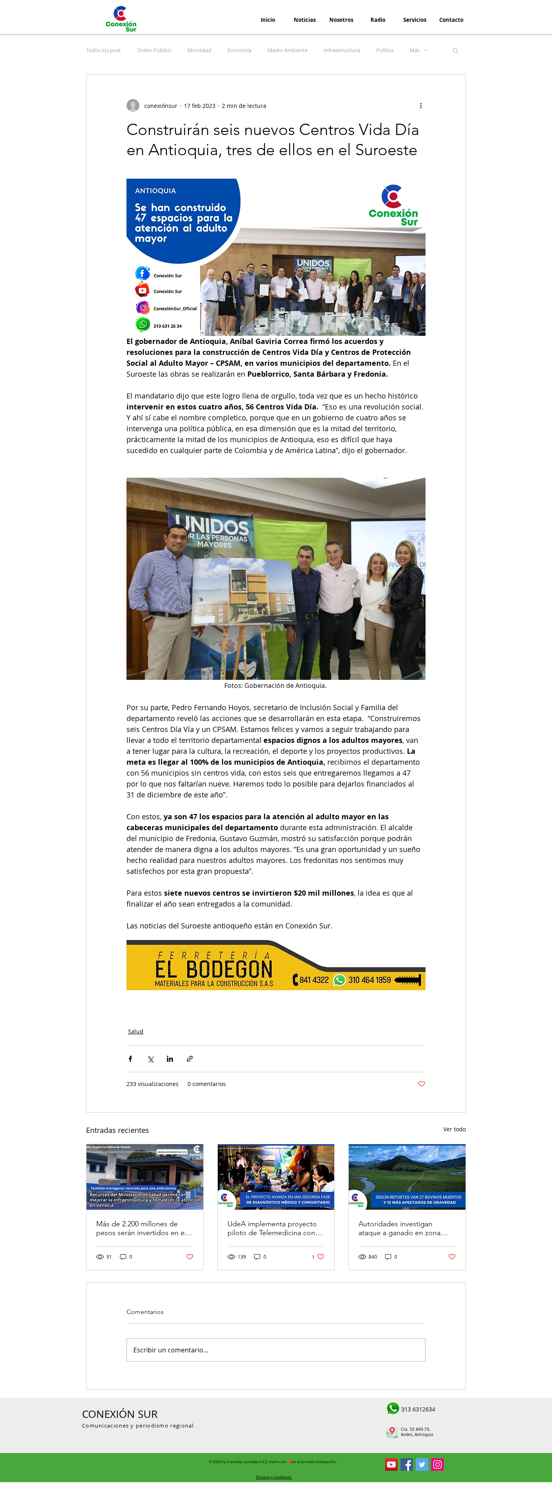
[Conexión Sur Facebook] (406, 1464)
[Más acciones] (421, 105)
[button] (455, 50)
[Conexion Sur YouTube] (391, 1464)
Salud (135, 1031)
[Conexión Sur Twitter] (422, 1464)
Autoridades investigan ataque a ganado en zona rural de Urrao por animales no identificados (402, 1228)
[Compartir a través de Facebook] (130, 1059)
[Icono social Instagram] (437, 1464)
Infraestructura (342, 50)
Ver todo (454, 1129)
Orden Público (154, 50)
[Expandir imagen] (276, 579)
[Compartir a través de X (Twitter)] (150, 1059)
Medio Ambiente (288, 50)
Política (385, 50)
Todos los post (103, 50)
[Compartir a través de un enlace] (190, 1059)
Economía (239, 50)
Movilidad (199, 50)
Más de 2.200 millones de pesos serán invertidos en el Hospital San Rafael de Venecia (141, 1228)
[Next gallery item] (416, 578)
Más (415, 50)
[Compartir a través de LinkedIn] (170, 1059)
